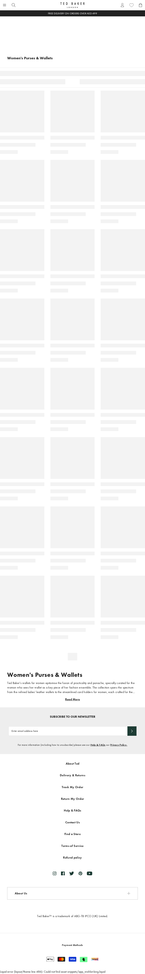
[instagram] (54, 873)
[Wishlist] (131, 5)
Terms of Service (72, 846)
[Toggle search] (13, 5)
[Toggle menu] (4, 5)
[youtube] (89, 873)
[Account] (122, 5)
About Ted (72, 763)
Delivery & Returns (72, 775)
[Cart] (140, 5)
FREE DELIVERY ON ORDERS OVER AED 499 (72, 13)
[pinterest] (80, 873)
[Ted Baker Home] (72, 5)
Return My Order (72, 799)
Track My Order (72, 787)
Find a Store (72, 834)
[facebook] (63, 873)
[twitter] (71, 873)
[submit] (132, 731)
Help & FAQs (98, 745)
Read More (72, 699)
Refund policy (72, 857)
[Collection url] (72, 32)
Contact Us (72, 822)
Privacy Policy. (118, 745)
